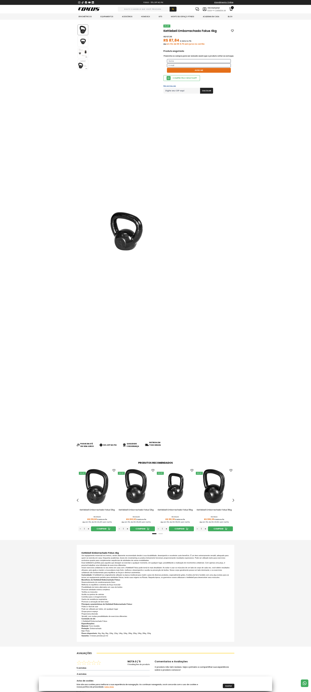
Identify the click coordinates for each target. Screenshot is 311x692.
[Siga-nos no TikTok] (83, 2)
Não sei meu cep (169, 86)
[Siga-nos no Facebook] (86, 2)
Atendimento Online (223, 2)
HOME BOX (145, 16)
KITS (160, 16)
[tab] (154, 533)
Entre (209, 10)
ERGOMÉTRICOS (85, 16)
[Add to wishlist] (232, 30)
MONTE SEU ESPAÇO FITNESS (182, 16)
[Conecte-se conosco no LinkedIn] (93, 2)
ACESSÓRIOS (127, 16)
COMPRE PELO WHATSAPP (185, 78)
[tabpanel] (97, 499)
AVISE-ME (199, 70)
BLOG (230, 16)
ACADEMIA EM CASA (211, 16)
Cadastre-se (220, 10)
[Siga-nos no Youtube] (89, 2)
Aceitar (228, 686)
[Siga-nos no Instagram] (79, 2)
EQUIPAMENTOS (106, 16)
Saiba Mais (109, 687)
